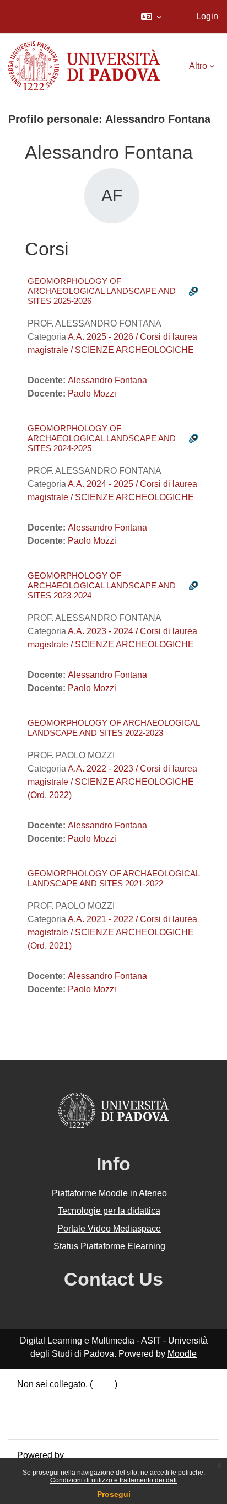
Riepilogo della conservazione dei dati (92, 1397)
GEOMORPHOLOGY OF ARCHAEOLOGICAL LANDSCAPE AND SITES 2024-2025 (102, 438)
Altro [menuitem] (198, 66)
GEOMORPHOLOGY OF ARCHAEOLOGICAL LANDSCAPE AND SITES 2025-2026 (102, 291)
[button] (151, 16)
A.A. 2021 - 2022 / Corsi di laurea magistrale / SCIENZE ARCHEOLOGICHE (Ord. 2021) (112, 932)
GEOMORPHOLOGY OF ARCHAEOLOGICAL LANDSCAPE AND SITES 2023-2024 (102, 585)
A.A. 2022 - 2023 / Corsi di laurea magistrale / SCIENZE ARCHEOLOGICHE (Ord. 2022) (112, 782)
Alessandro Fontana (107, 380)
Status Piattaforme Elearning (109, 1246)
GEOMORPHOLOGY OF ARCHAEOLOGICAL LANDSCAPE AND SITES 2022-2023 (113, 727)
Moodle (182, 1353)
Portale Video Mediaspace (109, 1228)
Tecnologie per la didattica (109, 1211)
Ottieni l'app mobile (54, 1423)
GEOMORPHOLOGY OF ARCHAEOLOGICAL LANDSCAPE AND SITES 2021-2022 (113, 878)
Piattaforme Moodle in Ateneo (109, 1193)
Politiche (34, 1410)
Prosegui (114, 1494)
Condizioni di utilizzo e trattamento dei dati (113, 1480)
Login (207, 16)
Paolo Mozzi (92, 393)
